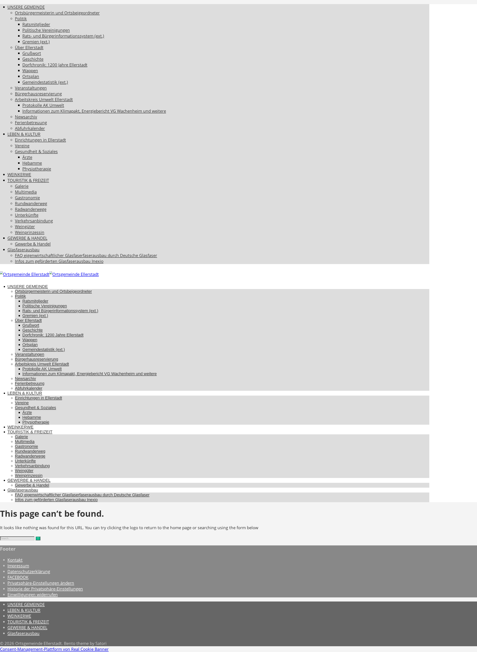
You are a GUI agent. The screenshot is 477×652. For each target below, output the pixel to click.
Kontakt (15, 560)
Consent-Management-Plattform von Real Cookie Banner (54, 649)
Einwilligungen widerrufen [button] (32, 594)
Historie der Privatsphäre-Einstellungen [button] (45, 589)
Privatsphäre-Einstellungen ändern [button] (40, 583)
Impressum (18, 566)
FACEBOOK (18, 577)
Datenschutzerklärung (28, 571)
